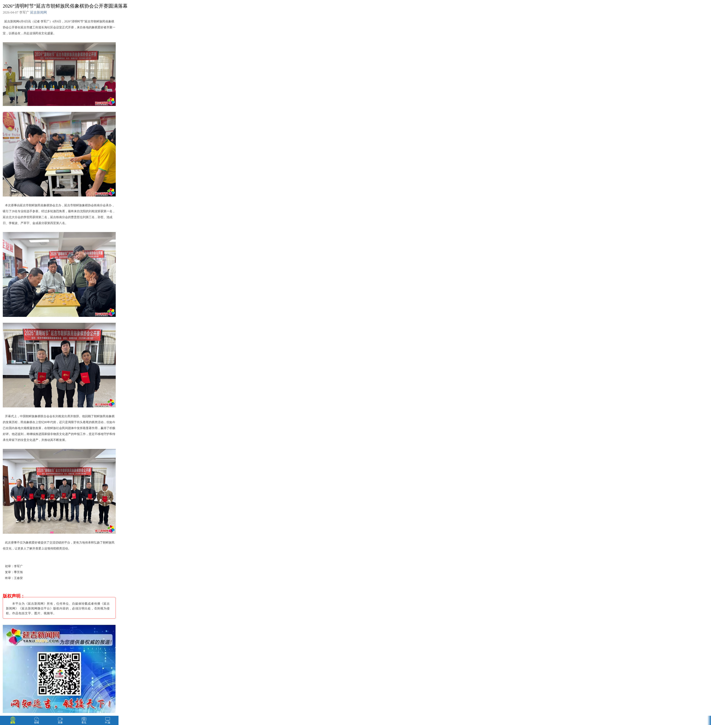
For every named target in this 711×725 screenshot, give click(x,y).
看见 (83, 722)
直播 (60, 722)
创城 (36, 722)
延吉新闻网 (38, 12)
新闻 (12, 722)
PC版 (107, 722)
